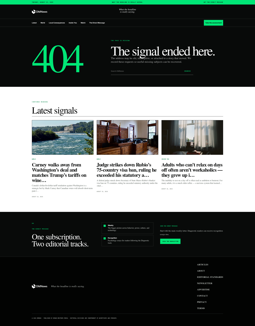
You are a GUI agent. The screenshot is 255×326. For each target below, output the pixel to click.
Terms (201, 308)
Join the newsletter (170, 241)
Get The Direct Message (213, 2)
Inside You (73, 23)
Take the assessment (213, 23)
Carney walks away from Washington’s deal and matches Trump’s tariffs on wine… (59, 172)
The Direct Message (97, 23)
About (201, 270)
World (43, 23)
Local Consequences (57, 23)
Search (187, 71)
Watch (83, 23)
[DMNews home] (39, 12)
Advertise (203, 289)
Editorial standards (210, 276)
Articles (202, 264)
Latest (34, 23)
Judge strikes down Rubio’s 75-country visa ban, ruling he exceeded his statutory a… (127, 170)
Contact (202, 295)
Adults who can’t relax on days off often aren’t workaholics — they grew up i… (192, 170)
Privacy (202, 301)
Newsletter (204, 283)
